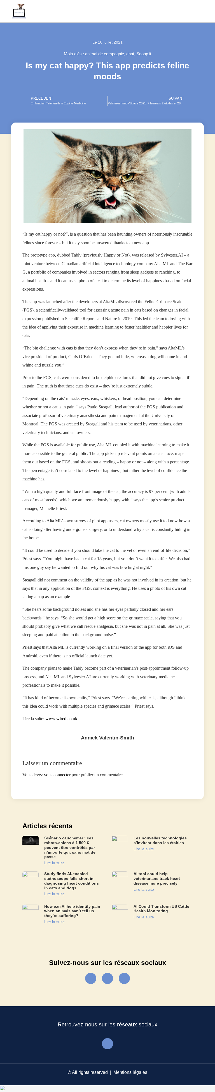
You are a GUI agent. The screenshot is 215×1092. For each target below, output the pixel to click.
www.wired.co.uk (61, 718)
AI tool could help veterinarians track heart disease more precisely (157, 878)
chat (130, 53)
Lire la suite (54, 863)
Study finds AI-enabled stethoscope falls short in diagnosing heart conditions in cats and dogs (71, 880)
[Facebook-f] (90, 978)
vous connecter (57, 774)
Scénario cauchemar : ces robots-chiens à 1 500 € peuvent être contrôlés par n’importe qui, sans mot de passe (69, 847)
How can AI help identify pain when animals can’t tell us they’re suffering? (72, 911)
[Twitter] (107, 978)
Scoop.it (143, 53)
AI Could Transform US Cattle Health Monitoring (161, 908)
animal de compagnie (104, 53)
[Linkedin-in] (124, 978)
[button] (198, 11)
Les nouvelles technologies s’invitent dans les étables (160, 840)
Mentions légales (130, 1072)
